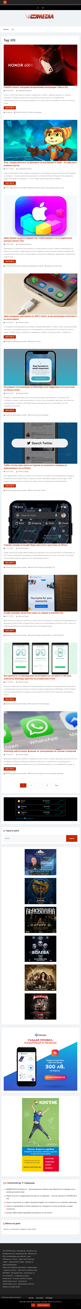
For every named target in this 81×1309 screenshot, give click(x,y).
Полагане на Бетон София (22, 1278)
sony (47, 188)
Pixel (40, 704)
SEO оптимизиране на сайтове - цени (17, 1256)
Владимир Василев (24, 90)
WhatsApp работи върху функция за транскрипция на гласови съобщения (40, 751)
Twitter (43, 490)
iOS (28, 112)
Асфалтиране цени (10, 1281)
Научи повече (43, 1305)
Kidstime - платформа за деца (18, 1276)
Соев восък (22, 1281)
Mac (31, 112)
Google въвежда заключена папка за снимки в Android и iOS (33, 613)
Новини (40, 266)
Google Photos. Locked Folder (51, 635)
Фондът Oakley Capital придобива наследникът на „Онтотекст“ (29, 1213)
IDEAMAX (6, 1273)
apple (48, 266)
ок (33, 1305)
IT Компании (10, 266)
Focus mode (34, 415)
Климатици (7, 1278)
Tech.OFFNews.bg (9, 1251)
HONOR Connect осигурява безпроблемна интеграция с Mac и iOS (36, 87)
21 (47, 785)
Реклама (49, 1298)
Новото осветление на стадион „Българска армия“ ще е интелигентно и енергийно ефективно (41, 1202)
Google (40, 567)
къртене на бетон (9, 1270)
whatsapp (45, 415)
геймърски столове (10, 1259)
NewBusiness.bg (8, 1254)
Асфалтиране (32, 1267)
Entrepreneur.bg (21, 1254)
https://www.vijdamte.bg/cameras (14, 1267)
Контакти (39, 1298)
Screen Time (58, 266)
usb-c (39, 341)
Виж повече (9, 108)
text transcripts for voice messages (44, 773)
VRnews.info (32, 1254)
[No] (78, 1304)
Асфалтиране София (16, 1262)
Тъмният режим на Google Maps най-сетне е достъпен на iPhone (35, 545)
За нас (31, 1298)
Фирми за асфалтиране (11, 1287)
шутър (62, 188)
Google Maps (47, 567)
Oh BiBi (23, 188)
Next (56, 785)
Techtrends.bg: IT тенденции (20, 1183)
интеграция (38, 112)
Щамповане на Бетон (26, 1284)
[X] (43, 8)
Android (15, 188)
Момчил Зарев (23, 322)
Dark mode (33, 567)
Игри (7, 188)
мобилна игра (54, 188)
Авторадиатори (16, 1273)
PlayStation (30, 188)
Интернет (18, 266)
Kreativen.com (32, 1251)
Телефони (9, 112)
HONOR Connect (21, 112)
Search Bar (36, 490)
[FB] (38, 8)
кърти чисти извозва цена (27, 1270)
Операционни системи (19, 341)
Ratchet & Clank (40, 188)
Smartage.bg (21, 1251)
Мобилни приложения (29, 266)
